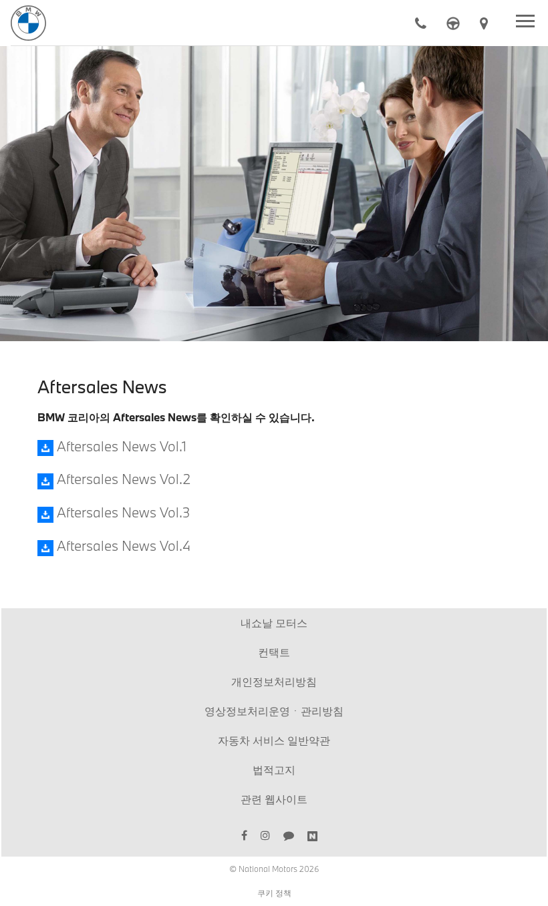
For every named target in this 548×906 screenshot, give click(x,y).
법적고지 (274, 769)
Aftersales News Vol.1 (119, 446)
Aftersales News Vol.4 (121, 545)
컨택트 (274, 652)
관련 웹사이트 (274, 799)
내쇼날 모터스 (274, 623)
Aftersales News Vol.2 (121, 478)
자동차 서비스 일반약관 (274, 740)
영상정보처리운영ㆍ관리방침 (274, 711)
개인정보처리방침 (274, 681)
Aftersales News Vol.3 (121, 512)
